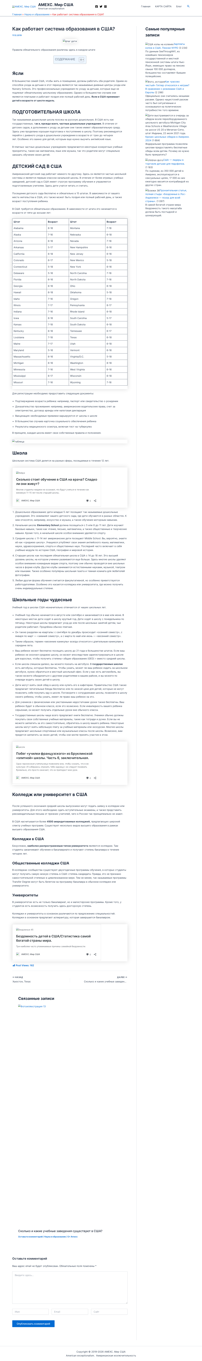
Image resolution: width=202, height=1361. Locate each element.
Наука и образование (37, 14)
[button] (188, 6)
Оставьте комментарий (30, 1236)
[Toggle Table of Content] (80, 59)
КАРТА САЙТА (163, 6)
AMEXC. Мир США (55, 4)
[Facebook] (96, 6)
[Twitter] (101, 6)
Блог (179, 6)
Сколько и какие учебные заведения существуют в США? (60, 1231)
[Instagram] (105, 6)
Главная (145, 6)
